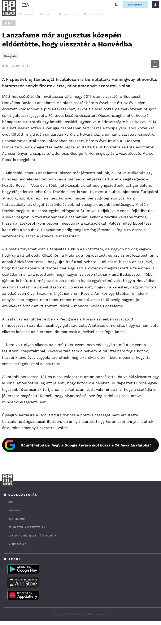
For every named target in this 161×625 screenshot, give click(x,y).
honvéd (27, 14)
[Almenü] (25, 4)
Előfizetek (135, 5)
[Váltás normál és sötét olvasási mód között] (116, 4)
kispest (47, 14)
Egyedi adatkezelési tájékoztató (32, 535)
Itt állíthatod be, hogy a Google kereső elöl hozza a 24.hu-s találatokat (85, 445)
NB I (9, 23)
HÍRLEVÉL (14, 510)
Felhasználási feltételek (26, 527)
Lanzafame (70, 14)
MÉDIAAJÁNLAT (18, 544)
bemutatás (95, 14)
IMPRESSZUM (16, 518)
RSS (10, 502)
